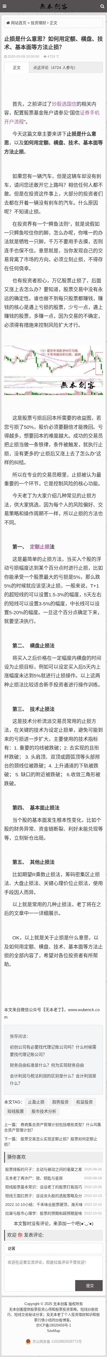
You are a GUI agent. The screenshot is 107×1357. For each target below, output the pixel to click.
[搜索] (102, 6)
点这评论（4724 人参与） (55, 67)
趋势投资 (60, 1102)
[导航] (9, 6)
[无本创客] (53, 7)
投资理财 (38, 23)
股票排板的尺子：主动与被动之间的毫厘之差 (43, 1169)
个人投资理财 (75, 1314)
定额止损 (40, 547)
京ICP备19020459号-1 (53, 1325)
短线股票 (15, 1111)
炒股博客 (62, 1320)
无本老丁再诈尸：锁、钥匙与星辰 (34, 1178)
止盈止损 (36, 1102)
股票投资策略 (66, 1309)
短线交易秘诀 (25, 1314)
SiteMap (53, 1331)
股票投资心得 (41, 1309)
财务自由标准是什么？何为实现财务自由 (47, 1065)
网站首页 (18, 23)
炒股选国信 (64, 104)
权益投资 (84, 1102)
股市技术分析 (44, 1111)
